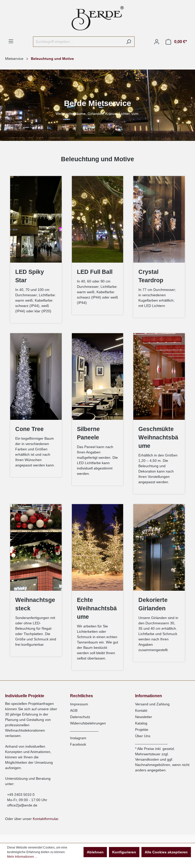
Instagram (78, 738)
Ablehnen (95, 852)
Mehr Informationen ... (22, 856)
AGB (73, 710)
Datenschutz (80, 717)
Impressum (79, 704)
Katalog (141, 723)
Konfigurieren (124, 852)
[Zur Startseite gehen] (97, 18)
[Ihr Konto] (156, 42)
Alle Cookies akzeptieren (166, 852)
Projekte (141, 730)
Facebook (78, 744)
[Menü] (11, 41)
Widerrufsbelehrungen (88, 723)
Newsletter (143, 717)
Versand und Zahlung (152, 704)
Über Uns (142, 736)
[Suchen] (129, 41)
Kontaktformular (45, 819)
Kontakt (141, 710)
